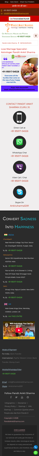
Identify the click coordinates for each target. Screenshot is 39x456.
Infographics (10, 403)
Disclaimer (22, 403)
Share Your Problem (27, 2)
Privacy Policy (10, 406)
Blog (6, 2)
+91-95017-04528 (10, 10)
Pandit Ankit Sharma (9, 43)
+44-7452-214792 (15, 316)
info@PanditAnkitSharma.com (16, 13)
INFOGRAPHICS (25, 43)
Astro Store (14, 2)
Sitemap (22, 406)
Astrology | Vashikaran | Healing (22, 27)
